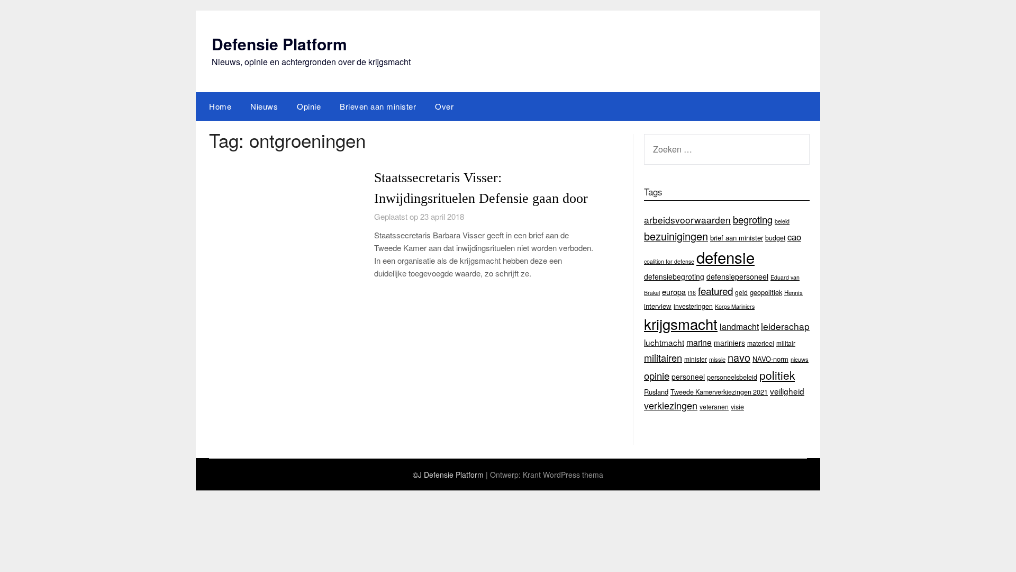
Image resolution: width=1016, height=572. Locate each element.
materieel (760, 342)
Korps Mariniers (735, 306)
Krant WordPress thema (563, 474)
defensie (725, 257)
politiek (777, 375)
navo (739, 357)
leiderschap (785, 326)
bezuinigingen (676, 236)
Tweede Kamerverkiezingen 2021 (719, 392)
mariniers (729, 342)
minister (695, 358)
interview (658, 306)
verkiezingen (670, 405)
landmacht (739, 326)
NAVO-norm (770, 359)
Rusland (656, 392)
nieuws (800, 359)
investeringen (693, 305)
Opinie (309, 106)
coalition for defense (669, 261)
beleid (782, 221)
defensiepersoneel (737, 276)
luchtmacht (664, 342)
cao (794, 236)
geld (741, 292)
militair (785, 342)
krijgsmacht (681, 323)
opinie (656, 375)
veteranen (714, 406)
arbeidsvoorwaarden (687, 219)
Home (220, 106)
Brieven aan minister (378, 106)
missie (717, 359)
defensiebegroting (674, 276)
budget (775, 238)
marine (699, 342)
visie (737, 407)
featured (715, 290)
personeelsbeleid (732, 377)
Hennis (793, 292)
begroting (753, 219)
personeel (688, 376)
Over (444, 106)
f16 (692, 293)
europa (674, 291)
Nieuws (264, 106)
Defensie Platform (279, 43)
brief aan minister (736, 238)
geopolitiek (766, 292)
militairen (663, 357)
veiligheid (787, 391)
